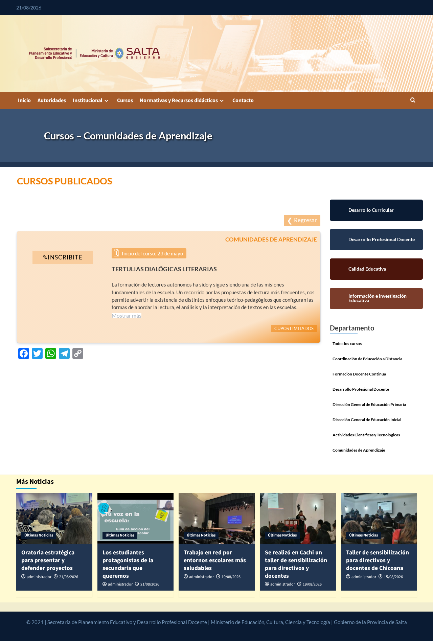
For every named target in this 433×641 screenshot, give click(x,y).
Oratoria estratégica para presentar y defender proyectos (47, 560)
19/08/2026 (231, 577)
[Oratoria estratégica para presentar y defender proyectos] (54, 518)
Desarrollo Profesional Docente (376, 240)
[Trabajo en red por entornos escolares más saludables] (217, 518)
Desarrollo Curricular (376, 210)
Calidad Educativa (376, 269)
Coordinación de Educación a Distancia (367, 358)
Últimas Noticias (38, 535)
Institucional (87, 100)
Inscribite (62, 262)
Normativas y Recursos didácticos (179, 100)
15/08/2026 (393, 577)
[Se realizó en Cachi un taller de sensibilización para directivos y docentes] (298, 518)
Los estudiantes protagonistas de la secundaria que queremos (127, 564)
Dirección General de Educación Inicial (367, 419)
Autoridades (52, 100)
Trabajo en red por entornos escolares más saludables (215, 560)
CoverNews (200, 630)
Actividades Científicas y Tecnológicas (366, 434)
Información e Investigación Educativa (376, 298)
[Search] (413, 101)
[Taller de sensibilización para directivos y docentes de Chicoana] (379, 518)
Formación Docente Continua (359, 373)
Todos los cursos (347, 343)
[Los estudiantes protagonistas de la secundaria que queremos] (135, 518)
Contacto (243, 100)
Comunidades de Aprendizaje (359, 450)
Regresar (305, 220)
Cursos (125, 100)
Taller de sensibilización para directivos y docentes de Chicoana (377, 560)
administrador (39, 577)
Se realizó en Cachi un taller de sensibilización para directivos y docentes (296, 564)
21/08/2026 (68, 577)
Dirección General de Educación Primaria (369, 404)
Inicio (24, 100)
